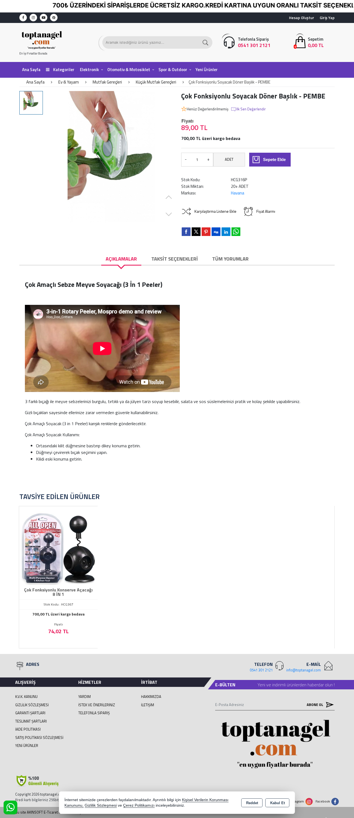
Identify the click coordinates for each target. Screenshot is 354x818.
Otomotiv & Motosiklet (128, 69)
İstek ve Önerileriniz (96, 705)
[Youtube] (43, 17)
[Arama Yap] (205, 42)
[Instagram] (33, 17)
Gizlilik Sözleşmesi (32, 705)
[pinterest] (206, 231)
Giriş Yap (327, 17)
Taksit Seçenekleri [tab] (174, 259)
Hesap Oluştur (301, 17)
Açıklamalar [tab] (121, 259)
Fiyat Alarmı (265, 211)
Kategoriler (63, 69)
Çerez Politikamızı (139, 805)
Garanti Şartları (30, 713)
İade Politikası (28, 729)
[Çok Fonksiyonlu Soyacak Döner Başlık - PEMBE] (111, 156)
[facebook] (186, 231)
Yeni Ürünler (26, 745)
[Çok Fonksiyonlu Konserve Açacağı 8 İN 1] (58, 545)
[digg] (216, 231)
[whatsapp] (235, 231)
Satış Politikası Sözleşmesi (39, 737)
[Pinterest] (54, 17)
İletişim (147, 705)
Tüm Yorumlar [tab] (230, 259)
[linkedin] (226, 231)
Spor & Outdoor (172, 69)
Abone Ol (315, 704)
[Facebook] (23, 17)
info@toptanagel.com (303, 670)
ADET (229, 159)
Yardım (84, 696)
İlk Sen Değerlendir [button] (251, 109)
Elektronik (89, 69)
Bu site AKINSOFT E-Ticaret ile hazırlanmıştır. (50, 812)
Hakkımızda (151, 696)
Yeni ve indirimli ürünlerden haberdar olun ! (296, 684)
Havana (237, 193)
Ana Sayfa (31, 69)
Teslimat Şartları (31, 721)
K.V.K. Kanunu (26, 696)
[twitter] (196, 231)
